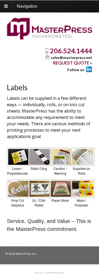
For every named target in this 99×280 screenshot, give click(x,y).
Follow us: (76, 69)
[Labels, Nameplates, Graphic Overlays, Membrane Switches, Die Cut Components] (49, 36)
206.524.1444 (71, 51)
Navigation (27, 6)
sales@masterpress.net (71, 57)
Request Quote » (72, 63)
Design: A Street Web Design (49, 272)
